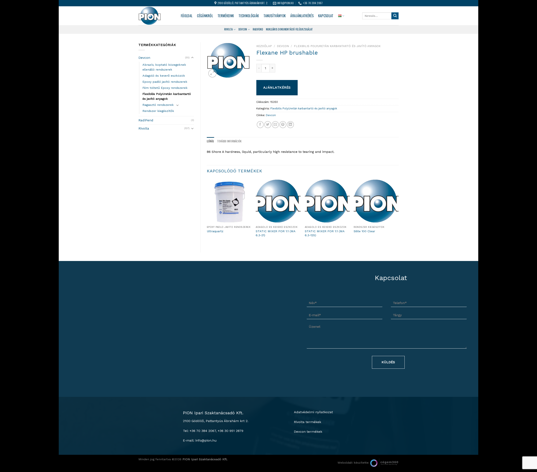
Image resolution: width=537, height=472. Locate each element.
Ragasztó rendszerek (158, 104)
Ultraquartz (215, 231)
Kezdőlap (264, 46)
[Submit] (395, 16)
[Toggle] (192, 57)
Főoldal (186, 15)
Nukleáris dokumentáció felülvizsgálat (289, 29)
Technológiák (249, 15)
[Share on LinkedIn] (290, 124)
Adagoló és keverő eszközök (163, 75)
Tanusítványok (274, 15)
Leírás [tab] (210, 141)
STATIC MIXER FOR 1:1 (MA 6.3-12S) (324, 233)
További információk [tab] (229, 141)
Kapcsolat (326, 15)
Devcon (243, 29)
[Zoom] (212, 73)
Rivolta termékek (307, 422)
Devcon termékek (308, 432)
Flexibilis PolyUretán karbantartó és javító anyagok (166, 96)
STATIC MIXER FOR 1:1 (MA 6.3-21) (275, 233)
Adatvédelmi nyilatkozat (313, 412)
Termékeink (226, 15)
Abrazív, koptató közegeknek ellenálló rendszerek (164, 67)
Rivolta (228, 29)
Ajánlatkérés (277, 87)
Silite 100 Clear (364, 231)
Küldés (388, 362)
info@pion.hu (206, 440)
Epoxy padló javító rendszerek (164, 81)
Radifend (258, 29)
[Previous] (207, 212)
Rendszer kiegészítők (158, 111)
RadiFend (145, 120)
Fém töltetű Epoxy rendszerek (165, 87)
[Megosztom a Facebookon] (260, 124)
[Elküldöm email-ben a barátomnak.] (275, 124)
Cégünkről (205, 15)
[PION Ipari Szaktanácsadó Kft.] (156, 15)
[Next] (398, 212)
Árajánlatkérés (301, 15)
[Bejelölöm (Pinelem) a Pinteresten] (282, 124)
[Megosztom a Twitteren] (267, 124)
